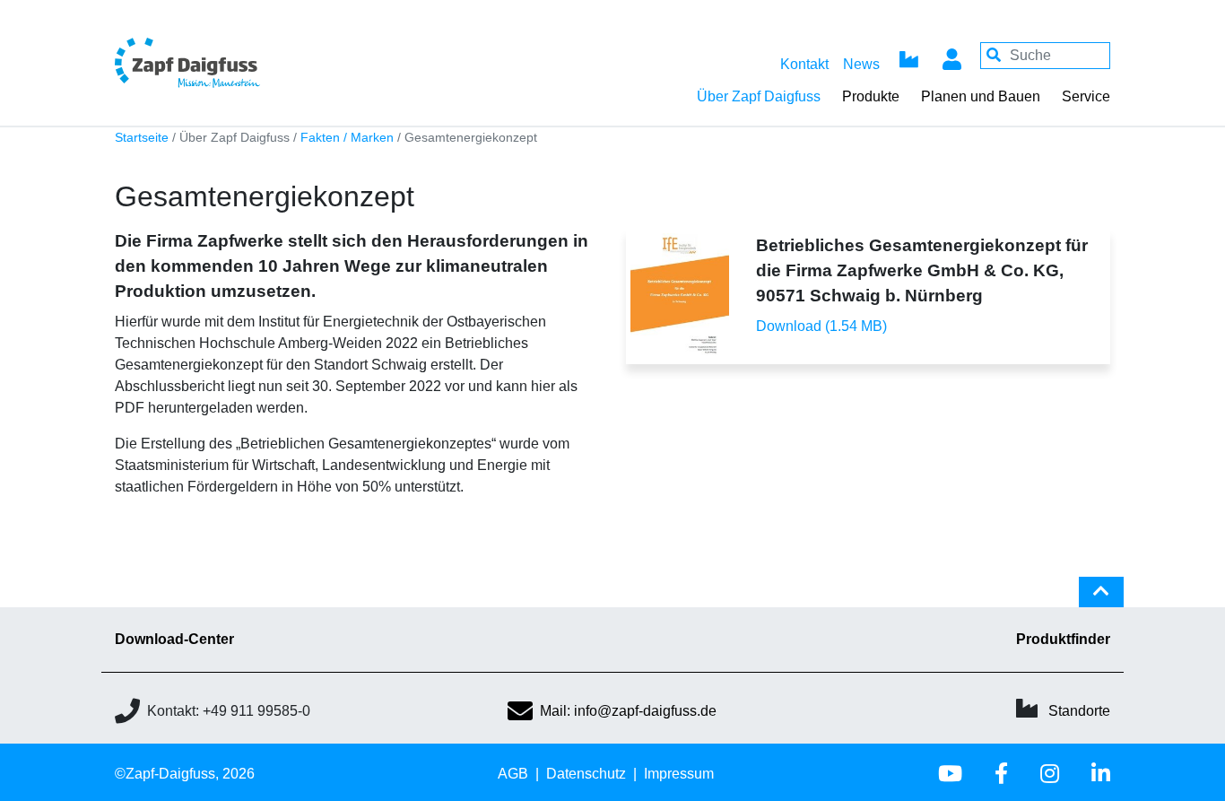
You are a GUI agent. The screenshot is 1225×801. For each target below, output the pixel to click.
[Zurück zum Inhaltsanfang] (1101, 599)
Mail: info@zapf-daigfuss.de (628, 710)
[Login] (951, 55)
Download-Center (174, 639)
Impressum (679, 773)
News (861, 64)
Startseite (142, 137)
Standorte (1079, 710)
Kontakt (804, 64)
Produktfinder (1063, 639)
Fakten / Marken (347, 137)
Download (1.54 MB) (821, 326)
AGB (513, 773)
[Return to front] (236, 62)
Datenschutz (586, 773)
